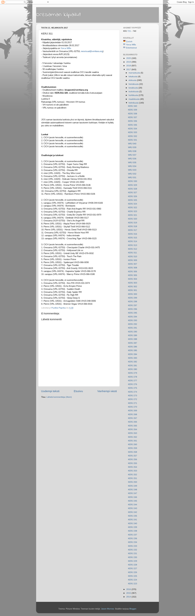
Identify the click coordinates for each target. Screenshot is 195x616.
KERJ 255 (132, 463)
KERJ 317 (132, 230)
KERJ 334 (132, 129)
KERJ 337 (132, 117)
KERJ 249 (132, 486)
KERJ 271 (132, 403)
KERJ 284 (132, 354)
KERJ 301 (132, 290)
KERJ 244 (132, 505)
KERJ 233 (132, 546)
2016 (128, 589)
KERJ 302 (132, 286)
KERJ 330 (132, 181)
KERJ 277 (132, 381)
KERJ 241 (132, 520)
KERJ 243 (132, 508)
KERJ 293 (132, 320)
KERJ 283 (132, 358)
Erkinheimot (131, 48)
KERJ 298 (132, 301)
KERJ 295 (132, 313)
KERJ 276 (132, 384)
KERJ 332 (132, 136)
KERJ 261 (132, 441)
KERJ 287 (132, 343)
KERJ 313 (132, 245)
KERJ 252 (132, 475)
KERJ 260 (132, 444)
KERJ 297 (132, 305)
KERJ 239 (132, 527)
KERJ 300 (132, 294)
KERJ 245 (132, 501)
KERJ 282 (132, 362)
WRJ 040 (132, 144)
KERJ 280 (132, 369)
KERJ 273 (132, 396)
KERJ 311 (132, 253)
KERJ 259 (132, 448)
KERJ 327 (132, 192)
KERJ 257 (132, 456)
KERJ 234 (132, 542)
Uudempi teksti (50, 391)
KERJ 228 (132, 565)
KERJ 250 (132, 482)
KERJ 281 (132, 366)
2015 (128, 593)
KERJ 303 (132, 283)
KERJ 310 (132, 256)
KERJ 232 (132, 550)
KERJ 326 (132, 196)
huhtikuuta (134, 95)
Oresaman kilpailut (58, 14)
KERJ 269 (132, 411)
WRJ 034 (132, 166)
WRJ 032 (132, 174)
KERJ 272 (132, 399)
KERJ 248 (132, 490)
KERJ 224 (132, 580)
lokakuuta (133, 76)
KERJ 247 (132, 493)
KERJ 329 (132, 185)
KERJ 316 (132, 234)
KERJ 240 (132, 523)
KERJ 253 (132, 471)
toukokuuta (134, 91)
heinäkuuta (134, 84)
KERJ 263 (132, 433)
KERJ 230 (132, 557)
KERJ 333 (132, 132)
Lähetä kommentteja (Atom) (59, 397)
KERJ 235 (132, 516)
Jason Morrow (107, 609)
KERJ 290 (132, 332)
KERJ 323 (132, 211)
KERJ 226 (132, 572)
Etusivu (78, 391)
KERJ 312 (132, 249)
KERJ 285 (132, 350)
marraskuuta (135, 73)
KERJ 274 (132, 392)
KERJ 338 (132, 114)
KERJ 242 (132, 512)
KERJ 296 (132, 309)
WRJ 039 (132, 147)
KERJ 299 (132, 298)
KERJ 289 (132, 335)
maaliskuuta (134, 99)
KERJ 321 (132, 215)
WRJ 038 (132, 151)
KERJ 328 (132, 189)
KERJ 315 (132, 238)
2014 (128, 597)
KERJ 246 (132, 497)
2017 (128, 69)
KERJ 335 (132, 125)
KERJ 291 (132, 328)
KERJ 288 (132, 339)
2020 (128, 58)
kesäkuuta (133, 88)
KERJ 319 (132, 223)
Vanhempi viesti (107, 391)
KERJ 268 (132, 414)
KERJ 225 (132, 576)
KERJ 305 (132, 275)
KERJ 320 (132, 219)
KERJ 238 (132, 531)
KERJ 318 (132, 226)
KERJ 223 (132, 584)
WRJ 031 (132, 177)
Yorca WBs (66, 48)
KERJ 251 (132, 478)
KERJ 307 (132, 264)
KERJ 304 (132, 279)
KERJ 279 (132, 373)
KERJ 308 (132, 268)
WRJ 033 (132, 170)
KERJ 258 (132, 452)
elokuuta (133, 80)
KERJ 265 (132, 426)
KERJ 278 (132, 377)
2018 (128, 66)
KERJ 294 (132, 317)
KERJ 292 (132, 324)
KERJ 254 (132, 467)
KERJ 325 (132, 200)
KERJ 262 (132, 437)
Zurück (129, 41)
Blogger (132, 609)
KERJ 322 (132, 207)
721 (129, 31)
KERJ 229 (132, 561)
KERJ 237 (132, 535)
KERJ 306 (132, 271)
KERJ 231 (132, 553)
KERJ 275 (132, 388)
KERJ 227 (132, 568)
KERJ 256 (132, 459)
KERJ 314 (132, 241)
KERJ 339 (132, 110)
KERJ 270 (132, 407)
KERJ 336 (132, 121)
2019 (128, 62)
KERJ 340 (132, 106)
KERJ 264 (132, 429)
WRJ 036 (132, 159)
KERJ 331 (132, 140)
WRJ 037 (132, 155)
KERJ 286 (132, 347)
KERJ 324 (132, 204)
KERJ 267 (132, 418)
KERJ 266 (132, 422)
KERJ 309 (132, 260)
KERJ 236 (132, 538)
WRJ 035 (132, 162)
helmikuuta (134, 103)
